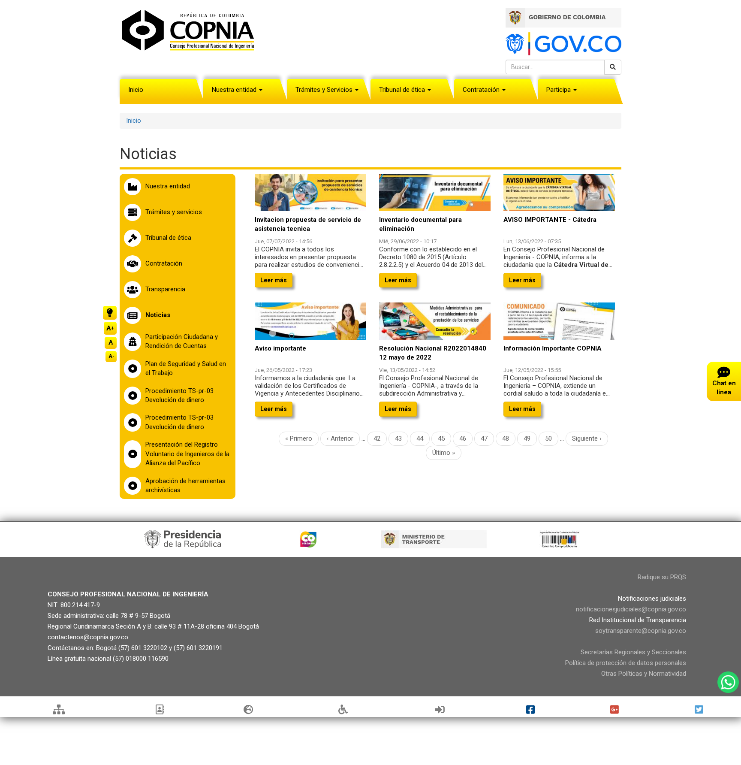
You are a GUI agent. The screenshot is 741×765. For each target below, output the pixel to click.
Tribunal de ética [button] (403, 90)
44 (423, 438)
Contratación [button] (482, 90)
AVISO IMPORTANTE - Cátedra (549, 220)
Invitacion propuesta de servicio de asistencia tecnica (308, 224)
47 (487, 438)
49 (530, 438)
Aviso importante (280, 348)
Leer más (273, 280)
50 (551, 438)
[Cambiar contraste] (110, 313)
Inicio (135, 90)
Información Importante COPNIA (552, 348)
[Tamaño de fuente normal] (111, 343)
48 (508, 438)
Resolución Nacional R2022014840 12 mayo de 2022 (432, 353)
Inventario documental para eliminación (420, 224)
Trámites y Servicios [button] (324, 90)
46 (466, 440)
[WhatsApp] (728, 682)
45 (444, 438)
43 (401, 438)
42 (380, 438)
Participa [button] (559, 90)
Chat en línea (724, 387)
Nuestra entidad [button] (235, 90)
